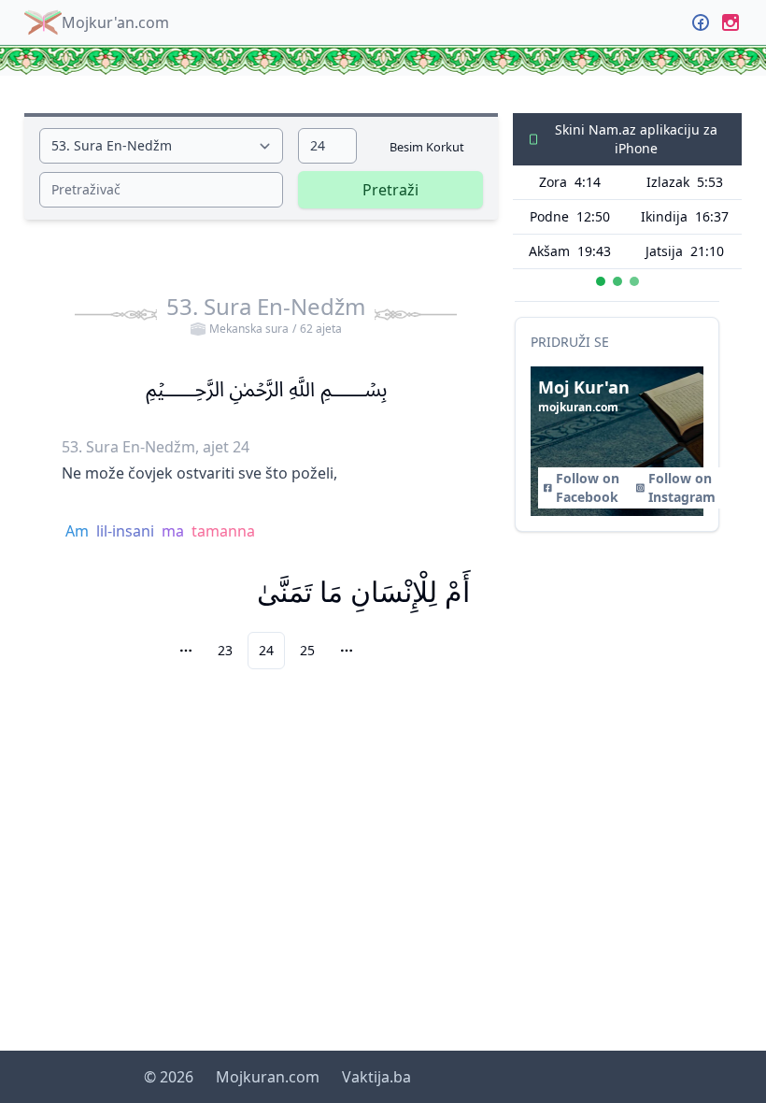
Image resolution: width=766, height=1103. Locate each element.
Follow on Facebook (587, 487)
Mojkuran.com (267, 1077)
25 (307, 650)
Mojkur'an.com (115, 22)
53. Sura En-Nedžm (265, 314)
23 (225, 650)
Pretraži (390, 189)
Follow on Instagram (682, 487)
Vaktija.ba (376, 1077)
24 (266, 650)
